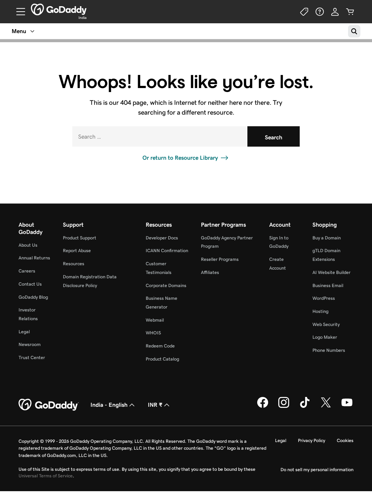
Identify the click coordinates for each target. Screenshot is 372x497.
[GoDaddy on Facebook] (262, 406)
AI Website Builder (331, 272)
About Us (28, 245)
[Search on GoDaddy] (354, 31)
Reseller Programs (220, 259)
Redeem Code (160, 346)
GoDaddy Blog (33, 297)
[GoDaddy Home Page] (49, 405)
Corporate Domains (166, 285)
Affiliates (210, 272)
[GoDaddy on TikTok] (304, 406)
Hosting (320, 311)
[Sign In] (335, 12)
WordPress (323, 298)
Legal (24, 331)
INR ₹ (155, 405)
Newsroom (30, 344)
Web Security (326, 324)
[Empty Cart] (350, 12)
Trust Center (32, 357)
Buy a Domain (326, 237)
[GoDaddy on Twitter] (325, 406)
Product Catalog (162, 359)
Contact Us (30, 284)
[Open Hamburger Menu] (18, 12)
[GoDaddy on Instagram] (283, 406)
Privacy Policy (311, 440)
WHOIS (153, 332)
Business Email (327, 285)
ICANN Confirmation (167, 250)
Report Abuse (77, 250)
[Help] (320, 12)
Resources (73, 263)
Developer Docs (162, 237)
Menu (19, 31)
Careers (27, 271)
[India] (58, 9)
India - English (109, 405)
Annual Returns (34, 258)
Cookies (345, 440)
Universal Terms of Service (46, 475)
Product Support (79, 237)
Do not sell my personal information (316, 469)
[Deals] (304, 12)
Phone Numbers (328, 350)
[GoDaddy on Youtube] (346, 406)
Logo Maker (324, 337)
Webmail (155, 320)
